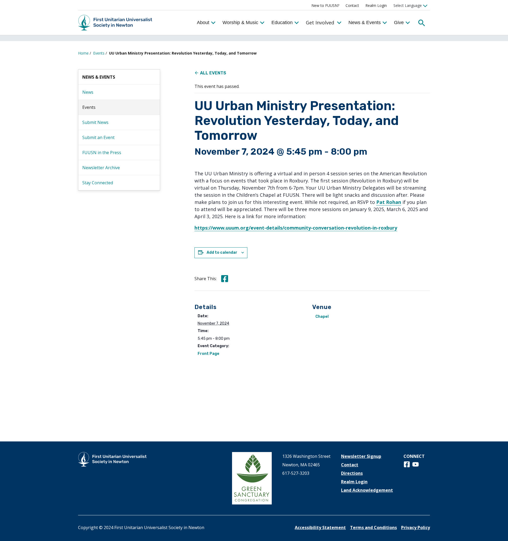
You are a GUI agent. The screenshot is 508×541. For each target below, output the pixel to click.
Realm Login (376, 5)
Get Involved (320, 22)
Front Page (208, 353)
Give (399, 22)
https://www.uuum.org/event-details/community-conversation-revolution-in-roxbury (295, 228)
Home (83, 53)
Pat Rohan (388, 202)
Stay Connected (97, 183)
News (87, 92)
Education (282, 22)
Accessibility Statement (320, 527)
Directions (352, 473)
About (203, 22)
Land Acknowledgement (367, 490)
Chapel (322, 316)
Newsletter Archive (101, 168)
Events (99, 53)
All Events (213, 72)
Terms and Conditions (373, 527)
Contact (352, 5)
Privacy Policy (415, 527)
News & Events (364, 22)
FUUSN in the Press (101, 152)
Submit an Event (98, 137)
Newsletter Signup (361, 456)
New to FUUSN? (325, 5)
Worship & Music (240, 22)
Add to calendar (222, 252)
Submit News (95, 122)
